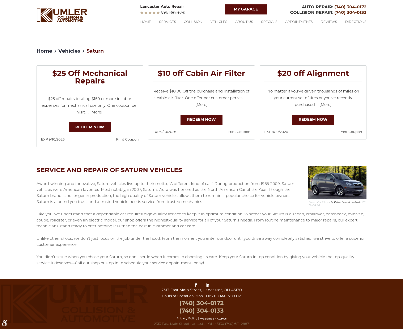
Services (167, 21)
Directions (355, 21)
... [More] (94, 112)
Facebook (196, 285)
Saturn (95, 51)
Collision (193, 21)
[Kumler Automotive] (62, 15)
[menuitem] (145, 25)
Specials (269, 21)
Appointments (299, 21)
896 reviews (173, 12)
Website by (213, 318)
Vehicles (218, 21)
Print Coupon (127, 139)
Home (145, 21)
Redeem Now (89, 127)
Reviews (329, 21)
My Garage (246, 9)
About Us (244, 21)
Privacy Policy (187, 318)
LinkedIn (207, 285)
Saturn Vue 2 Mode (319, 202)
